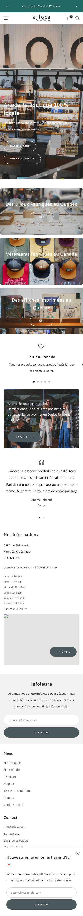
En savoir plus (24, 436)
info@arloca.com (15, 826)
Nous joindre (12, 770)
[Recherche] (77, 18)
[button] (37, 175)
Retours (9, 798)
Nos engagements (22, 158)
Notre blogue (20, 146)
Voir (41, 217)
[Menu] (6, 18)
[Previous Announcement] (6, 6)
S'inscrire (41, 904)
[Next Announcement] (76, 6)
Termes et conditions (17, 791)
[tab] (34, 382)
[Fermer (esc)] (77, 853)
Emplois (9, 784)
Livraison (10, 777)
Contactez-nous (47, 567)
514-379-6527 (12, 833)
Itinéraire (63, 651)
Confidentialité (13, 805)
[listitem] (41, 6)
